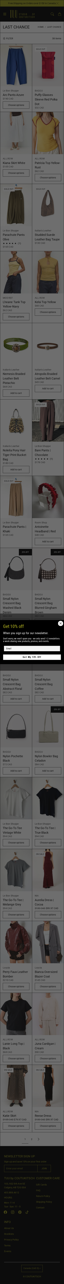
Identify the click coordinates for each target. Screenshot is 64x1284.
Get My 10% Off (32, 657)
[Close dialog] (60, 623)
